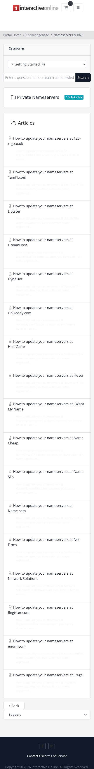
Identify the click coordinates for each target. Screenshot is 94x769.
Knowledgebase (37, 35)
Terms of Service (55, 756)
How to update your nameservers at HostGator (45, 351)
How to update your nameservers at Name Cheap (46, 448)
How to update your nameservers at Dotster (43, 216)
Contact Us (35, 756)
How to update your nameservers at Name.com (45, 515)
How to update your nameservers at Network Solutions (43, 583)
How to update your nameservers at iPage (47, 683)
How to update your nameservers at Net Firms (44, 549)
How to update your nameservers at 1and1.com (46, 182)
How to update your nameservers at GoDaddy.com (41, 317)
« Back (14, 705)
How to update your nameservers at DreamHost (45, 250)
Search (83, 77)
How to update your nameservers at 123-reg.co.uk (44, 148)
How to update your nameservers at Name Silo (46, 481)
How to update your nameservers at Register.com (40, 617)
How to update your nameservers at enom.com (45, 651)
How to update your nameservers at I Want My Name (46, 414)
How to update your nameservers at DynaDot (44, 284)
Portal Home (12, 35)
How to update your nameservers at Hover (48, 383)
